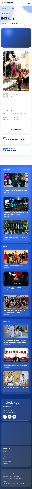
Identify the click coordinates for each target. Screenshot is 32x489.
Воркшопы (6, 463)
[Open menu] (28, 3)
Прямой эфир (7, 461)
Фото (4, 456)
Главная (3, 8)
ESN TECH (7, 169)
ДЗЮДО (7, 321)
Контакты (5, 454)
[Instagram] (10, 417)
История (5, 451)
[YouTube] (14, 417)
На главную (17, 129)
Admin (11, 96)
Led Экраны (6, 481)
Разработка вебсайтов (9, 474)
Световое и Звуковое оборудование (13, 483)
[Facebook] (5, 417)
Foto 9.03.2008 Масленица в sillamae (13, 103)
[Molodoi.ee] (11, 403)
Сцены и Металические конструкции (13, 478)
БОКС (6, 246)
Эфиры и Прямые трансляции (11, 476)
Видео (4, 458)
